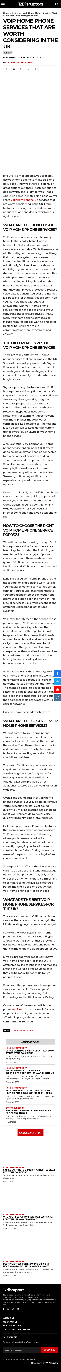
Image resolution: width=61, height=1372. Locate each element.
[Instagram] (8, 1309)
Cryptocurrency (15, 1108)
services (17, 1009)
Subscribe (49, 1350)
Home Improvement (16, 1048)
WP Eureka (52, 1363)
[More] (35, 69)
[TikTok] (13, 1309)
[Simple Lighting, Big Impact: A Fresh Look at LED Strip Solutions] (30, 1150)
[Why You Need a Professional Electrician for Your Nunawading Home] (30, 1197)
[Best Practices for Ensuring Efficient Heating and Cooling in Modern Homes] (30, 1244)
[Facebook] (6, 69)
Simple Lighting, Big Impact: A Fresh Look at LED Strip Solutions (30, 1051)
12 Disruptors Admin (19, 62)
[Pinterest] (21, 69)
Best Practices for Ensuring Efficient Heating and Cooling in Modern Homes (29, 1091)
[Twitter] (13, 69)
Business (16, 13)
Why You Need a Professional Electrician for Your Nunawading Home (30, 1071)
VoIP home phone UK (24, 199)
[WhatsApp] (28, 69)
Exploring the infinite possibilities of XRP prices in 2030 (28, 1111)
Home (6, 13)
